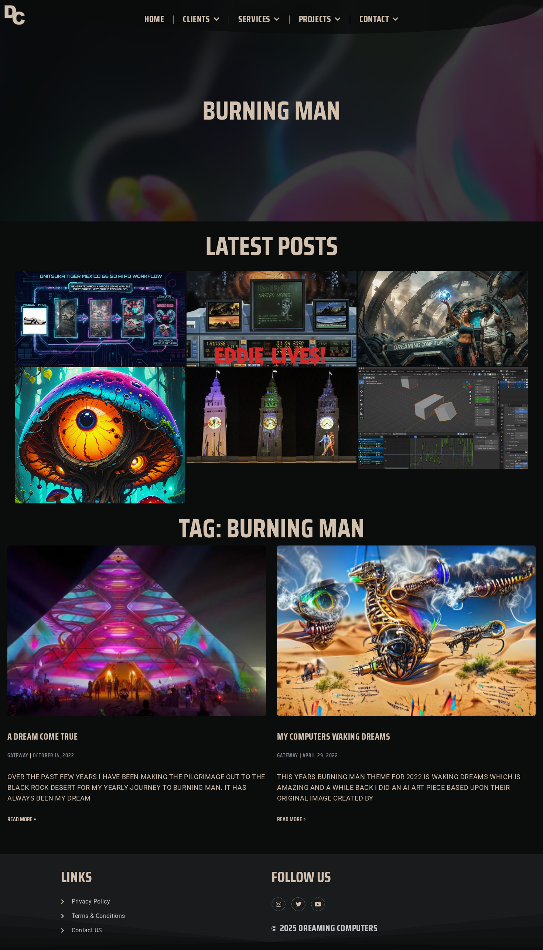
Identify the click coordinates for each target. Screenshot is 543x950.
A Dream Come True (42, 737)
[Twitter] (298, 904)
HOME (154, 19)
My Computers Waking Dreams (333, 737)
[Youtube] (318, 904)
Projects (315, 19)
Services (254, 19)
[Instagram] (279, 904)
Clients (196, 19)
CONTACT (374, 19)
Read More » (21, 819)
